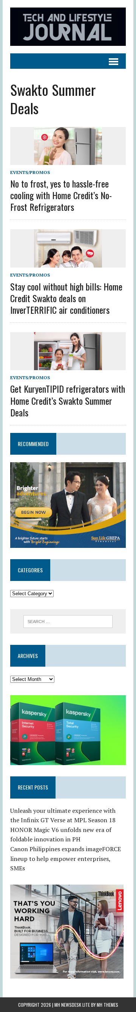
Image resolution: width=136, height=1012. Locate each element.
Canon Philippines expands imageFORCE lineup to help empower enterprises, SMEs (65, 858)
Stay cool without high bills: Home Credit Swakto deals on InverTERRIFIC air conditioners (66, 298)
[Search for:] (68, 621)
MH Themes (107, 1004)
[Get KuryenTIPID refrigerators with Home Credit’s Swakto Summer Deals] (68, 365)
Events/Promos (30, 172)
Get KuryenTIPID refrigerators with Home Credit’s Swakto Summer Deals (67, 400)
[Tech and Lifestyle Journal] (68, 27)
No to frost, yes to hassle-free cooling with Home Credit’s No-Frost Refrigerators (61, 195)
